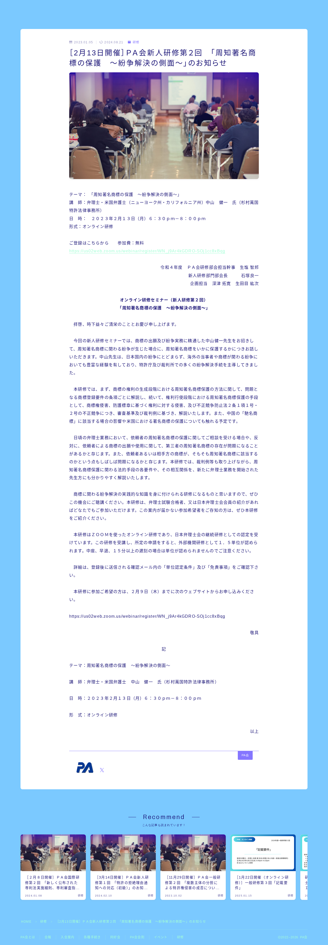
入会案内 (67, 937)
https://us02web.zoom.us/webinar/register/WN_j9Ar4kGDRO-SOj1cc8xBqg (147, 251)
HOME (26, 921)
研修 (136, 42)
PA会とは (27, 937)
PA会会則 (137, 937)
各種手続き (92, 937)
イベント (161, 937)
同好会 (115, 937)
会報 (48, 937)
